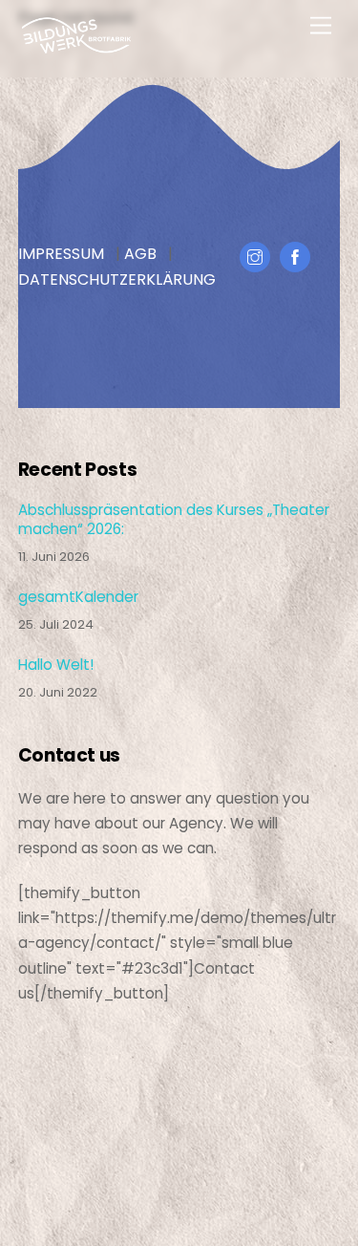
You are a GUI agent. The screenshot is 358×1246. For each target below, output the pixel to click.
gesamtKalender (78, 597)
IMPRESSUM (61, 254)
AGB (140, 254)
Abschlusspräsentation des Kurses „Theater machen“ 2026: (173, 520)
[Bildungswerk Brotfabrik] (76, 46)
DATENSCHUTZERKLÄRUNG (117, 279)
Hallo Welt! (56, 665)
